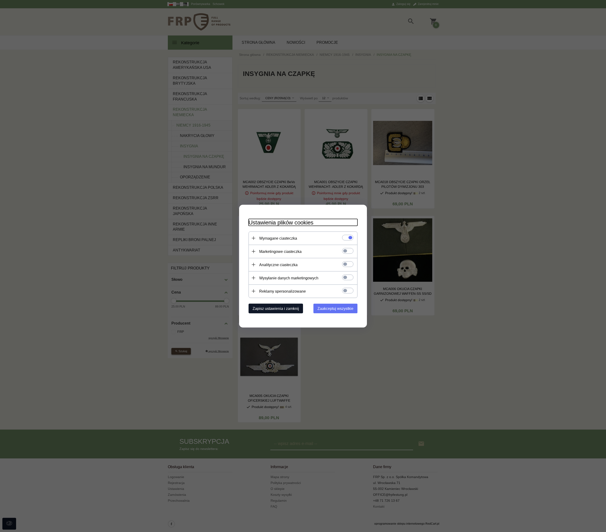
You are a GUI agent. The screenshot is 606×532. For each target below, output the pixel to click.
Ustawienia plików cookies (281, 222)
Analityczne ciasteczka (278, 265)
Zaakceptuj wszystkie (335, 308)
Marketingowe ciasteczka (280, 251)
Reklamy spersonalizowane (282, 291)
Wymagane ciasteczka (278, 238)
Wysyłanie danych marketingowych (288, 278)
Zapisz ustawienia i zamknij (276, 308)
